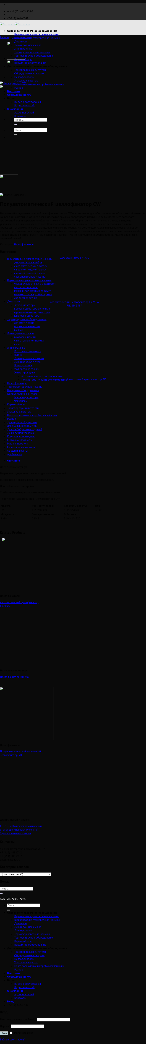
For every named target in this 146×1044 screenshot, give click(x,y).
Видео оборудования (27, 983)
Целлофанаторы (22, 37)
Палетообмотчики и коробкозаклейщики (39, 84)
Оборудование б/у (19, 976)
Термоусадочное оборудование (34, 55)
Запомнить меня (23, 1033)
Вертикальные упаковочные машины (36, 34)
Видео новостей (24, 987)
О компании (15, 991)
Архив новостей (24, 994)
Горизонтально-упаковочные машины (37, 38)
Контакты (20, 998)
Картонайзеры (23, 941)
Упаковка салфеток (26, 80)
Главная (4, 37)
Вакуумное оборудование (30, 62)
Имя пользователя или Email (18, 1019)
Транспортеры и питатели (30, 70)
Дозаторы (20, 41)
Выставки (13, 973)
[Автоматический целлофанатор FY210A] (16, 77)
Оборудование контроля (29, 73)
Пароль (5, 1026)
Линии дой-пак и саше (27, 45)
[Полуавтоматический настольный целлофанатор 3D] (16, 58)
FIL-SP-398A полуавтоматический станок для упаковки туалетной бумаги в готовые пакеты (21, 829)
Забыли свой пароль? (13, 1039)
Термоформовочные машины (32, 52)
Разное (18, 969)
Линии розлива (23, 930)
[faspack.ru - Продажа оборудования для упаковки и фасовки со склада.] (15, 24)
